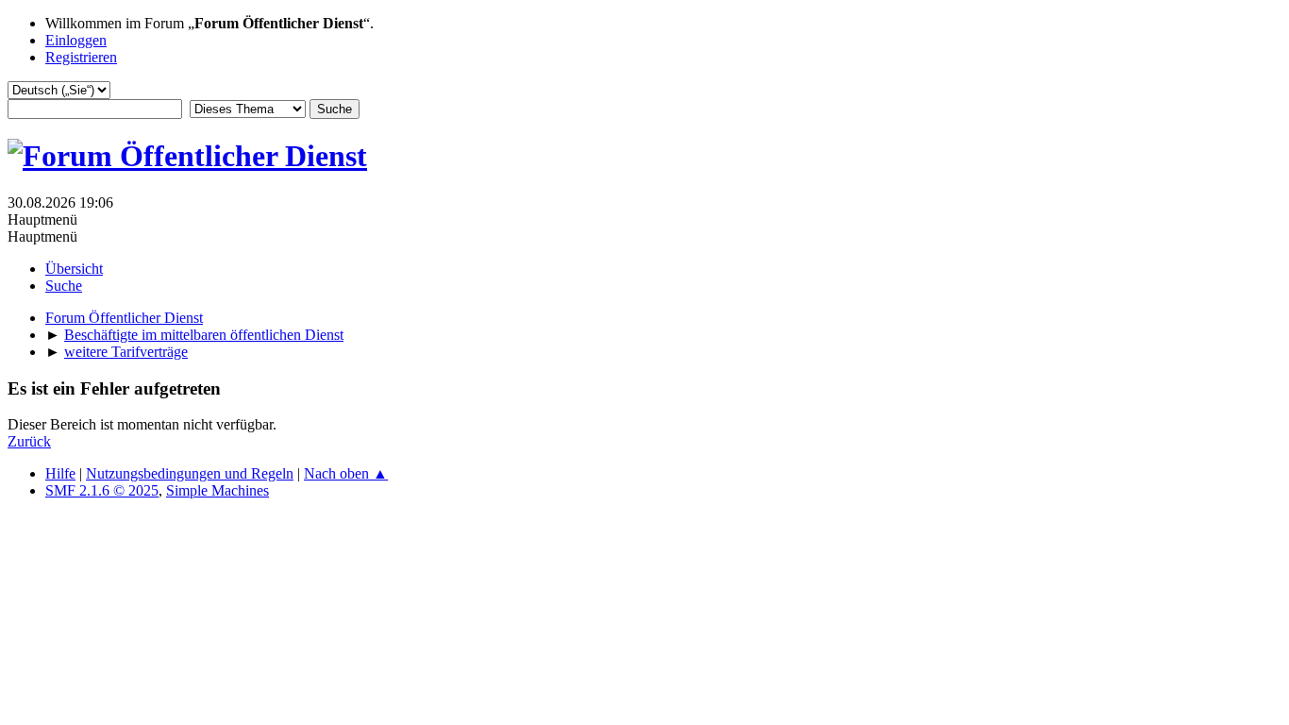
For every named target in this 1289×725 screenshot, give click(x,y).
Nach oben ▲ (346, 473)
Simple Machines (217, 490)
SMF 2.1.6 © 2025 (102, 490)
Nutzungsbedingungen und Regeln (189, 473)
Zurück (29, 441)
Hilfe (60, 473)
